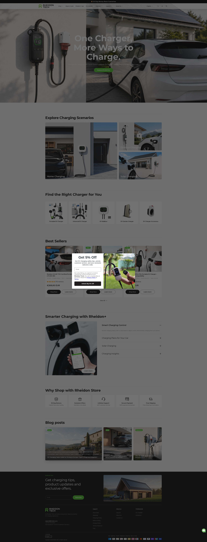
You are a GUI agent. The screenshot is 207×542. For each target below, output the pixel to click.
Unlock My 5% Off (88, 283)
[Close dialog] (133, 255)
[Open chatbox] (204, 530)
